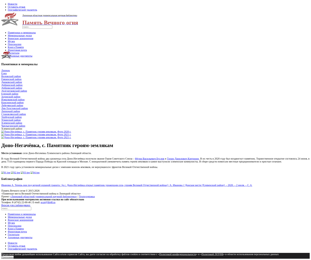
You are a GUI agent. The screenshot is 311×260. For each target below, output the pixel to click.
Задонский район (10, 96)
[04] (35, 172)
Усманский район (11, 120)
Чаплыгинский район (13, 125)
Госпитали (13, 53)
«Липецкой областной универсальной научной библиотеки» (43, 196)
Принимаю (7, 257)
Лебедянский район (12, 105)
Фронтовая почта (17, 50)
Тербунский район (11, 117)
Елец (4, 73)
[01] (5, 172)
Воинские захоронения (20, 38)
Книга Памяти (16, 47)
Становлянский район (13, 114)
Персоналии (14, 44)
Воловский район (11, 76)
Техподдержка (87, 196)
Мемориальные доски (20, 35)
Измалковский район (13, 99)
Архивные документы (20, 56)
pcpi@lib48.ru (48, 202)
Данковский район (11, 82)
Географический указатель (22, 9)
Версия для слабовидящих (15, 205)
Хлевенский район (11, 123)
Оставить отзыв (16, 7)
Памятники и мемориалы (22, 32)
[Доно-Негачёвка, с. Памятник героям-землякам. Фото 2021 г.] (36, 134)
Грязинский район (11, 79)
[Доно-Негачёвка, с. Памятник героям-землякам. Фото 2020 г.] (36, 131)
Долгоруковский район (14, 90)
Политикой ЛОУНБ (212, 254)
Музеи (11, 41)
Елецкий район (9, 93)
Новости (12, 4)
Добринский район (12, 85)
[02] (15, 172)
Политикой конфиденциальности (177, 254)
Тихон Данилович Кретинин (183, 158)
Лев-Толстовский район (14, 108)
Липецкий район (10, 111)
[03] (25, 172)
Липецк (5, 70)
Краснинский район (12, 102)
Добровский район (11, 88)
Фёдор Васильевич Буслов (149, 158)
